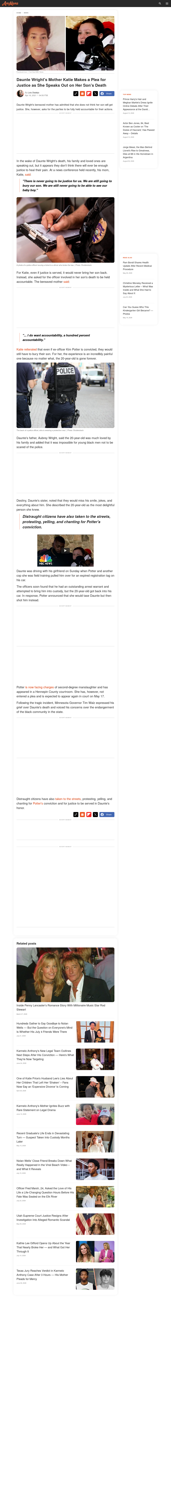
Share (109, 93)
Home (19, 12)
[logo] (10, 3)
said (27, 174)
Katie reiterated (27, 349)
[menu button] (167, 4)
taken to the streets (68, 798)
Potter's (38, 803)
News (26, 12)
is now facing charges (39, 687)
